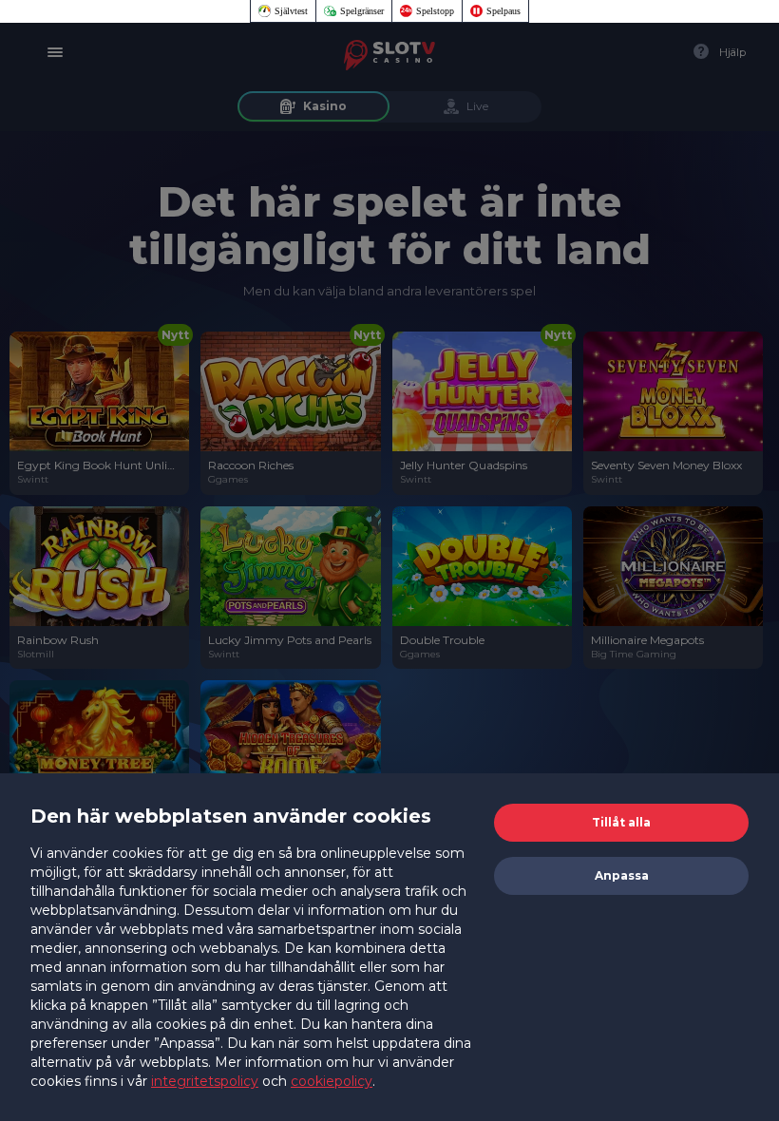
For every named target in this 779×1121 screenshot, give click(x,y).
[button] (621, 823)
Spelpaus (503, 11)
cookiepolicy (331, 1081)
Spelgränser (362, 11)
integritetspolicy (204, 1081)
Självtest (291, 11)
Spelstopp (435, 11)
